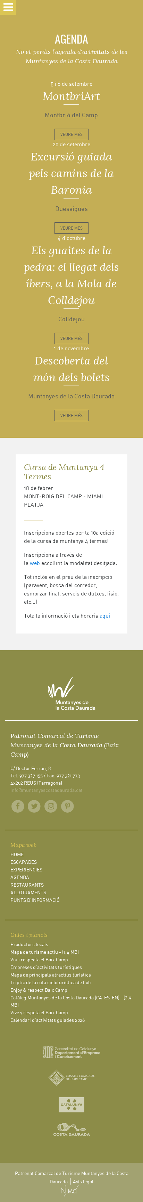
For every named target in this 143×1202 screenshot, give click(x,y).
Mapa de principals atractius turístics (50, 975)
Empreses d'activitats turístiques (46, 967)
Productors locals (29, 944)
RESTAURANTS (27, 885)
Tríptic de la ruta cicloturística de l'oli (50, 982)
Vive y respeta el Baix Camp (39, 1012)
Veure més (71, 134)
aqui (105, 615)
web (35, 563)
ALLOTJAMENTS (28, 892)
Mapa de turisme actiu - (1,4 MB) (44, 952)
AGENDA (19, 877)
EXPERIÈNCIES (26, 869)
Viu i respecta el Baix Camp (39, 959)
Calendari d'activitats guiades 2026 (47, 1020)
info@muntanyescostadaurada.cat (46, 790)
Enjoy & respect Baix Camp (38, 990)
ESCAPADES (23, 862)
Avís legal (83, 1181)
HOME (17, 854)
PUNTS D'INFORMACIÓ (35, 900)
